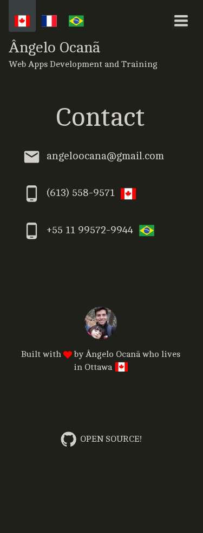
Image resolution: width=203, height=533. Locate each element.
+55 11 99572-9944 (90, 230)
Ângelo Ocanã (83, 54)
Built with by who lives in (100, 360)
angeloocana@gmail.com (105, 157)
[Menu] (180, 20)
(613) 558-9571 (81, 193)
